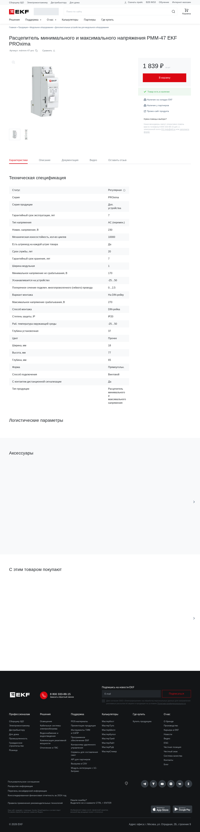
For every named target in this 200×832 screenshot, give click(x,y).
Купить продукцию (142, 721)
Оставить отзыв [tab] (117, 160)
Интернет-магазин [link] (181, 2)
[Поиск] (173, 11)
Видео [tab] (93, 160)
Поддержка (32, 19)
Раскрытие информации (20, 786)
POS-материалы (79, 721)
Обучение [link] (164, 2)
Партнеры (90, 19)
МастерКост (108, 721)
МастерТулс (108, 725)
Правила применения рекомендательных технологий (35, 803)
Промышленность (18, 738)
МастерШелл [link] (108, 730)
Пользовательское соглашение (24, 781)
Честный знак (171, 751)
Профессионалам (19, 714)
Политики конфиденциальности (171, 703)
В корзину (27, 534)
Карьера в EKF (171, 730)
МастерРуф (108, 747)
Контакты (168, 760)
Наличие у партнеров (158, 105)
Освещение (46, 721)
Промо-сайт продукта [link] (158, 111)
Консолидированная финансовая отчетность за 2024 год (37, 795)
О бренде (169, 721)
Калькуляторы (70, 19)
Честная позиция (172, 747)
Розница (13, 750)
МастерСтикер (109, 751)
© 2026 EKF (16, 824)
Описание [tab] (44, 160)
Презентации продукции (83, 725)
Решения (14, 19)
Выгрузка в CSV (79, 763)
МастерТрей (108, 738)
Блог (166, 764)
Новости (168, 734)
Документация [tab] (70, 160)
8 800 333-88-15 (60, 694)
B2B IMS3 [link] (151, 2)
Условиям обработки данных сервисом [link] (22, 812)
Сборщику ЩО (16, 2)
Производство (171, 725)
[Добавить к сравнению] (54, 534)
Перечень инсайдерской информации (27, 791)
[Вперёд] (194, 502)
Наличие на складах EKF (159, 99)
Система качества (173, 756)
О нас (50, 19)
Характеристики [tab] (18, 160)
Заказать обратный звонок (62, 697)
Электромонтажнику (37, 2)
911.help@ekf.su (168, 129)
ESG (166, 743)
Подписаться (138, 534)
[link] (144, 784)
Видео (167, 738)
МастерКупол (109, 734)
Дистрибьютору (59, 2)
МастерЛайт (108, 743)
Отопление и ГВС (49, 747)
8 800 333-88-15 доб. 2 (170, 127)
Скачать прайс (135, 2)
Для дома (75, 2)
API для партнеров (80, 759)
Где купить (107, 19)
